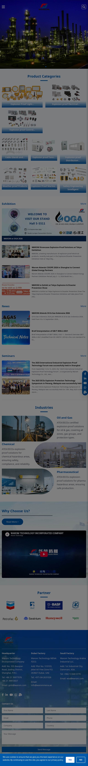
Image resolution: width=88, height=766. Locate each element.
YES (70, 760)
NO (80, 760)
